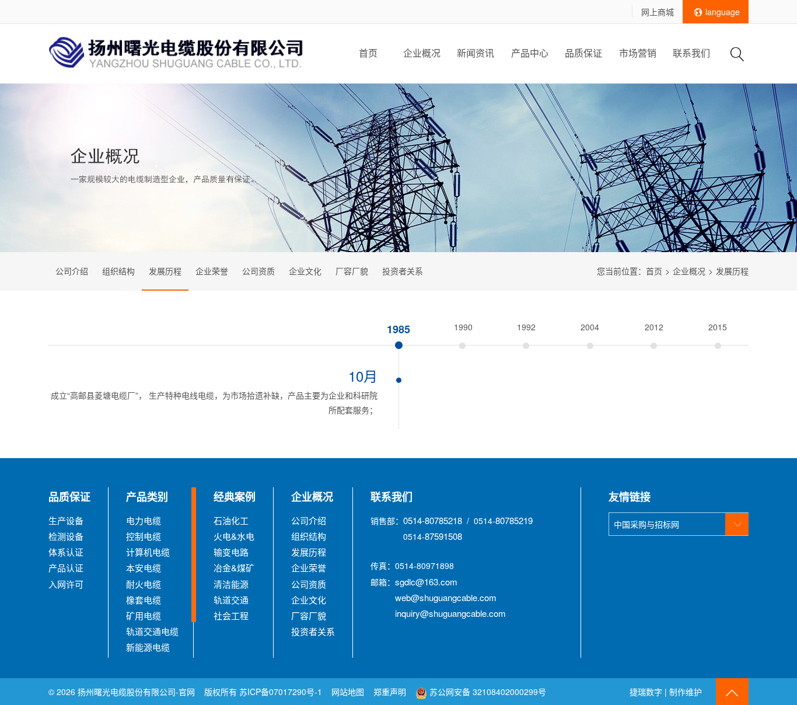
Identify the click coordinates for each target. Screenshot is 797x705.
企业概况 (422, 53)
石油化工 (231, 520)
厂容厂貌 (351, 271)
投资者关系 (402, 271)
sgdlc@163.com (426, 581)
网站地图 (347, 691)
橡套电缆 (143, 600)
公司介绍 (71, 271)
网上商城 (657, 12)
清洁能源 (231, 584)
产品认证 (65, 567)
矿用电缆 (143, 615)
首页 (368, 53)
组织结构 (118, 271)
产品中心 (529, 53)
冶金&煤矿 (234, 567)
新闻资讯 (475, 53)
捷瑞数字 (646, 691)
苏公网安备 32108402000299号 (486, 691)
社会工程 (231, 615)
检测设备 (65, 536)
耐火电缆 (143, 584)
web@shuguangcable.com (446, 597)
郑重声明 (390, 691)
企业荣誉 (211, 271)
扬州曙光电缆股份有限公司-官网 (136, 691)
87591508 (443, 536)
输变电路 (231, 552)
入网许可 (65, 584)
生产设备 (65, 520)
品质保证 (583, 53)
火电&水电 (234, 536)
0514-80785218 (432, 520)
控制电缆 (143, 536)
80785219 (514, 520)
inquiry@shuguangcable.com (450, 613)
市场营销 (637, 53)
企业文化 (305, 271)
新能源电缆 (148, 647)
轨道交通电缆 (152, 631)
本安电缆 (143, 567)
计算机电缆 (148, 552)
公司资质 (258, 271)
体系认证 (65, 552)
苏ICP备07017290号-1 (280, 691)
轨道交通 (231, 600)
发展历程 (165, 271)
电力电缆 (143, 520)
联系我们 (691, 53)
